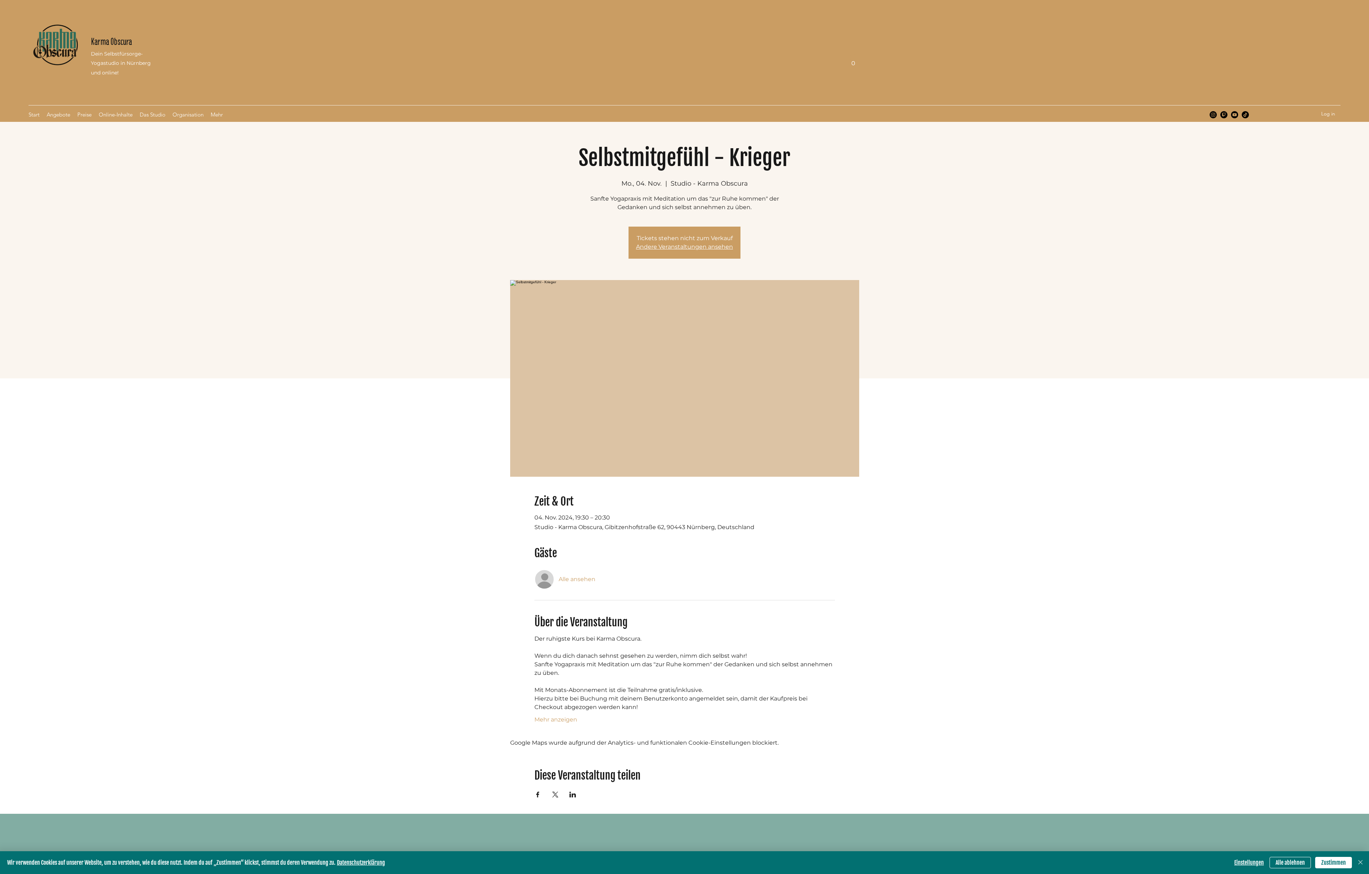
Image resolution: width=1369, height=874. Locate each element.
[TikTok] (1245, 114)
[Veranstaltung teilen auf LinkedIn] (572, 794)
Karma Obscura (111, 41)
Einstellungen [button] (1249, 862)
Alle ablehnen (1290, 862)
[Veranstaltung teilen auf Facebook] (537, 794)
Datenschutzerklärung (361, 862)
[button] (853, 60)
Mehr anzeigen (555, 719)
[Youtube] (1234, 114)
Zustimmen (1333, 862)
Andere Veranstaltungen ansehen (684, 246)
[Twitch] (1223, 114)
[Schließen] (1360, 862)
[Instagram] (1213, 114)
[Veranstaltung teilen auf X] (555, 794)
